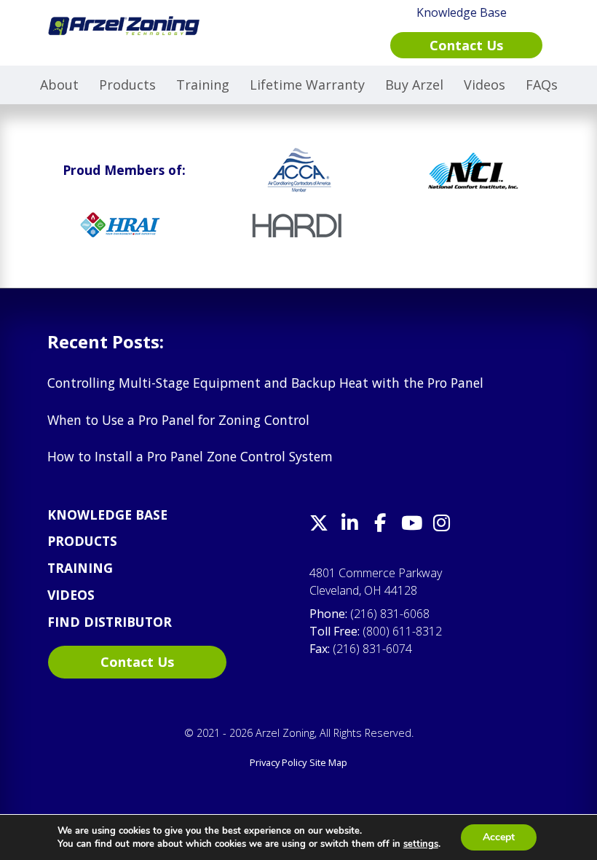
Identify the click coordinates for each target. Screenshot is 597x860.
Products (127, 84)
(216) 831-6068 (390, 614)
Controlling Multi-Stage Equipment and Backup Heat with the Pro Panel (265, 382)
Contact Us (137, 662)
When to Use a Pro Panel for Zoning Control (178, 420)
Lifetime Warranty (307, 84)
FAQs (542, 84)
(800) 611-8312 (402, 631)
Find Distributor (109, 621)
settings (420, 844)
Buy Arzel (414, 84)
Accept (499, 837)
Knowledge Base (107, 514)
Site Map (328, 762)
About (59, 84)
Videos (484, 84)
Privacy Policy (278, 762)
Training (202, 84)
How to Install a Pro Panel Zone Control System (190, 456)
